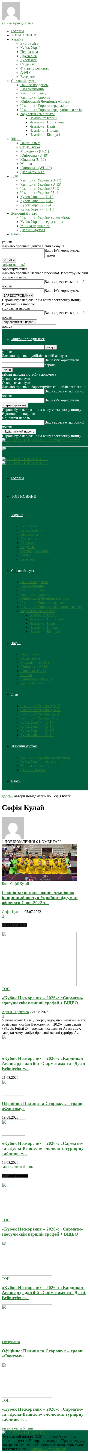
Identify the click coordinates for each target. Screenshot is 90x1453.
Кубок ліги (28, 60)
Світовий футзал (24, 81)
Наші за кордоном (34, 85)
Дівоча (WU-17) (32, 172)
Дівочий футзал (32, 230)
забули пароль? (13, 265)
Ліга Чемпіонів (32, 89)
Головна (17, 31)
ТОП (6, 989)
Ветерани (27, 77)
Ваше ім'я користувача (62, 250)
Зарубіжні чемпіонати (37, 114)
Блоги (16, 234)
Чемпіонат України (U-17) (40, 180)
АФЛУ (25, 72)
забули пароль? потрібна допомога (29, 374)
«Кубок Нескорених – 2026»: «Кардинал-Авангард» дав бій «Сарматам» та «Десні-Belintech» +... (44, 1063)
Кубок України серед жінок (41, 222)
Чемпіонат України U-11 (39, 193)
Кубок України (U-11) (37, 209)
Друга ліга (28, 56)
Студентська (30, 147)
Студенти (27, 64)
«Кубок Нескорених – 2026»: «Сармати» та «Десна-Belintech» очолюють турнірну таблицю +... (43, 1148)
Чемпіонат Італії (42, 126)
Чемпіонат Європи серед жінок (44, 106)
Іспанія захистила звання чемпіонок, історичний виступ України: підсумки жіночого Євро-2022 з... (40, 897)
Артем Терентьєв (15, 1012)
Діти (14, 176)
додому (7, 796)
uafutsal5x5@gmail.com (48, 1449)
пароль (50, 255)
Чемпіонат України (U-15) (40, 184)
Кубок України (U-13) (37, 205)
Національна (30, 143)
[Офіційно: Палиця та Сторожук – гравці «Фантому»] (13, 1094)
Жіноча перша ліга (35, 226)
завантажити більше (17, 1167)
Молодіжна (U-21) (34, 151)
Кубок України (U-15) (37, 201)
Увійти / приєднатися (28, 339)
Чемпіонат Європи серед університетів (51, 110)
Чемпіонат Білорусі (45, 135)
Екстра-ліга (29, 43)
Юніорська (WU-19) (36, 168)
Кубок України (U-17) (37, 197)
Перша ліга (29, 52)
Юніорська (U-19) (34, 155)
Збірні (16, 139)
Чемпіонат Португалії (47, 122)
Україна (17, 39)
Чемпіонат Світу (33, 93)
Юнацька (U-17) (33, 159)
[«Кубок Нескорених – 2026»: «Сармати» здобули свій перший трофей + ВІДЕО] (39, 985)
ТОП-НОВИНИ (23, 35)
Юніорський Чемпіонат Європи (45, 101)
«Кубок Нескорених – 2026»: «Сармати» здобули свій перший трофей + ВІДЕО (42, 1000)
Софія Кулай (11, 912)
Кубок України (32, 48)
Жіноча (26, 164)
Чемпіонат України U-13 (39, 188)
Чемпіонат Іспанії (43, 118)
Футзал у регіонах (34, 68)
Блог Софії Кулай (15, 884)
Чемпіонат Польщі (44, 130)
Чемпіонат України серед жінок (45, 217)
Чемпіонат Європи (35, 97)
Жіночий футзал (24, 213)
